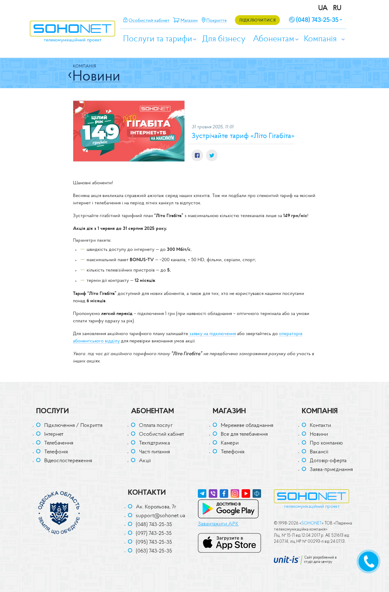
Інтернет (54, 434)
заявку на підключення (212, 333)
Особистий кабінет (161, 434)
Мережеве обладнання (247, 425)
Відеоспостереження (68, 461)
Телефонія (56, 452)
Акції (145, 461)
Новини (319, 434)
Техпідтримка (154, 443)
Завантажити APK (218, 524)
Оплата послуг (156, 425)
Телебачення (58, 443)
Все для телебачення (244, 434)
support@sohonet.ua (160, 516)
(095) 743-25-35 (154, 542)
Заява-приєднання (331, 470)
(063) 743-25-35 (154, 551)
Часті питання (154, 452)
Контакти (320, 425)
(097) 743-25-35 (154, 533)
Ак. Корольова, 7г (156, 507)
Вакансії (319, 452)
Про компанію (326, 443)
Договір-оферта (328, 461)
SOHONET (311, 523)
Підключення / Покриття (73, 425)
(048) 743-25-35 (154, 525)
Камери (230, 443)
